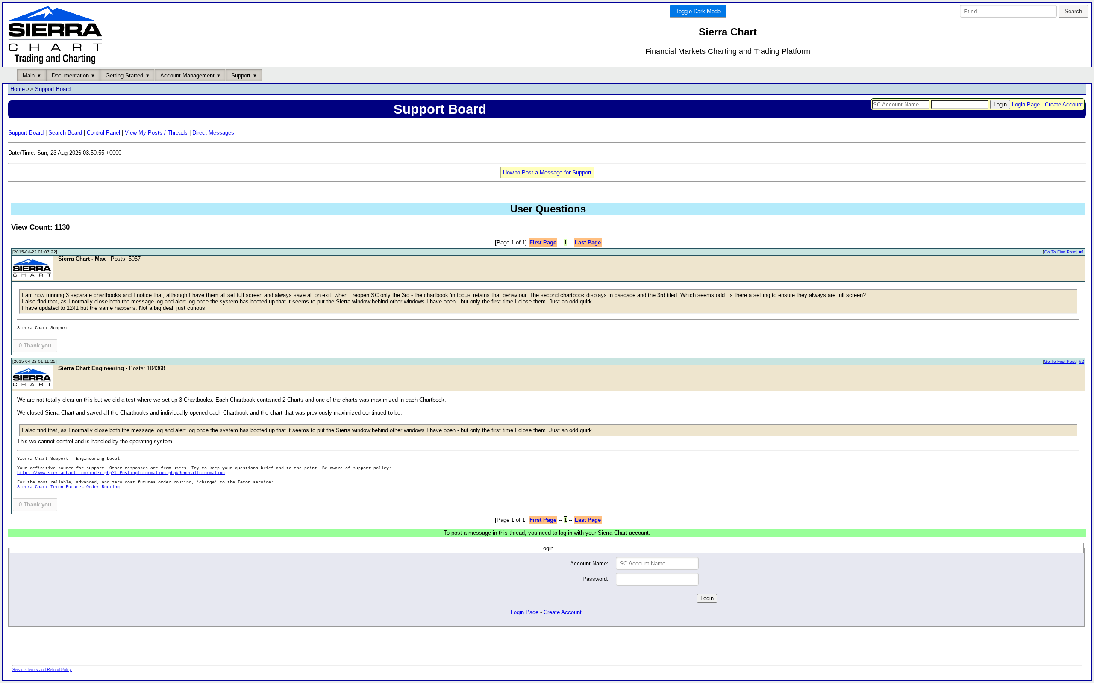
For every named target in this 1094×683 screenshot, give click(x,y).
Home (17, 89)
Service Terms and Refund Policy (42, 670)
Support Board (53, 89)
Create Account (1064, 104)
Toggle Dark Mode (698, 11)
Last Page (588, 242)
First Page (542, 242)
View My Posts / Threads (156, 133)
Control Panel (103, 133)
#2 (1081, 361)
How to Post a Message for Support (547, 172)
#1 (1081, 252)
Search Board (65, 133)
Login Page (1026, 104)
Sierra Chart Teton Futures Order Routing (68, 487)
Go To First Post (1060, 252)
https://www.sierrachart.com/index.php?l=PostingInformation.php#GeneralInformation (121, 473)
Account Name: (589, 563)
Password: (595, 579)
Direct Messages (213, 133)
